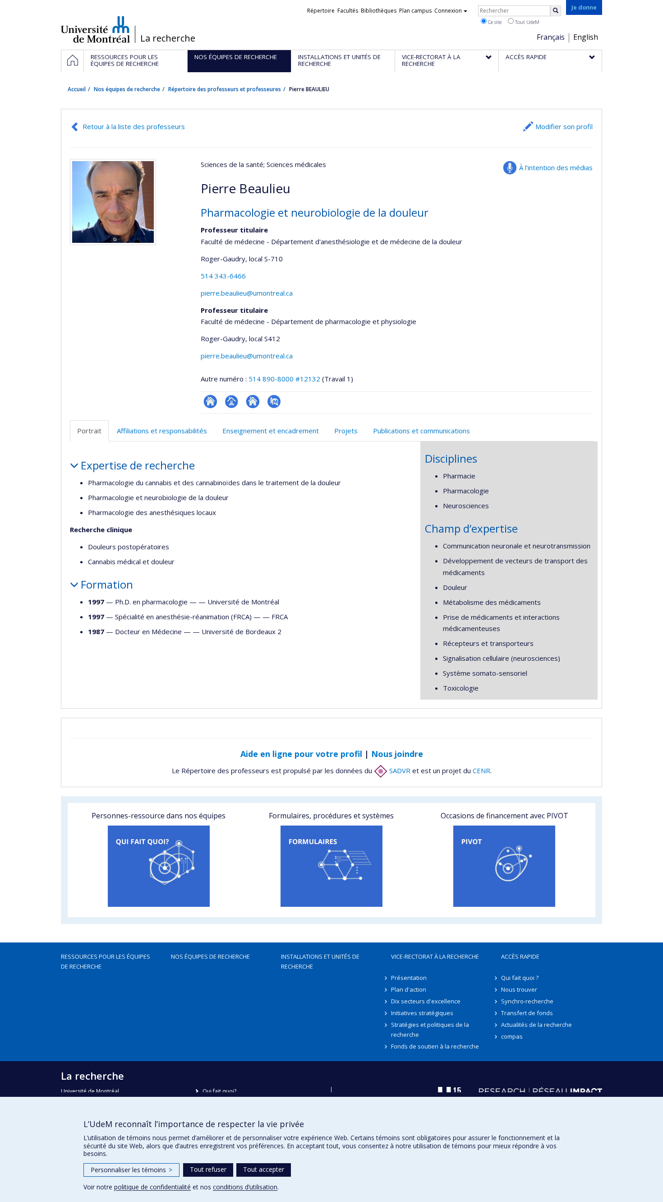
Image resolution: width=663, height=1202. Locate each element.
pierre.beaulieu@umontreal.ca (247, 292)
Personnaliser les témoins (131, 1169)
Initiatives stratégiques (422, 1013)
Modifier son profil (564, 126)
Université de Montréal (95, 29)
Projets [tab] (346, 430)
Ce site (494, 22)
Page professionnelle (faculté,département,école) (232, 401)
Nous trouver (519, 989)
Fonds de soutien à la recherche (435, 1046)
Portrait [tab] (89, 430)
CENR (481, 770)
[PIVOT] (504, 866)
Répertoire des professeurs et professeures (224, 89)
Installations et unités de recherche (320, 961)
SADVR (398, 770)
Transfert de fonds (527, 1013)
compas (512, 1036)
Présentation (409, 978)
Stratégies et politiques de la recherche (430, 1030)
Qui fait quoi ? (520, 978)
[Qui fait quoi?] (158, 866)
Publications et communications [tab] (421, 430)
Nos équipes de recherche (127, 89)
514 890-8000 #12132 (284, 378)
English (585, 37)
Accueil (77, 89)
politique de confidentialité (152, 1187)
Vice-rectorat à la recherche (435, 956)
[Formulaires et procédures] (331, 866)
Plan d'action (408, 989)
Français (551, 37)
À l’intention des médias (556, 167)
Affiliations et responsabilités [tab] (162, 430)
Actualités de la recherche (536, 1025)
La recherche (167, 38)
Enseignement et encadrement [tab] (270, 430)
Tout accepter (263, 1169)
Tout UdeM (526, 22)
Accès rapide (520, 956)
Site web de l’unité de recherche (253, 401)
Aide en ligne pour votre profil (301, 753)
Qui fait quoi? (219, 1091)
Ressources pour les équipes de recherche (105, 961)
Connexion (448, 10)
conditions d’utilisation (245, 1187)
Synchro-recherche (527, 1001)
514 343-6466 (223, 275)
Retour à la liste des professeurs (134, 126)
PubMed (274, 401)
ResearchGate (210, 401)
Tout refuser (208, 1169)
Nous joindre (397, 753)
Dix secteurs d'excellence (425, 1001)
